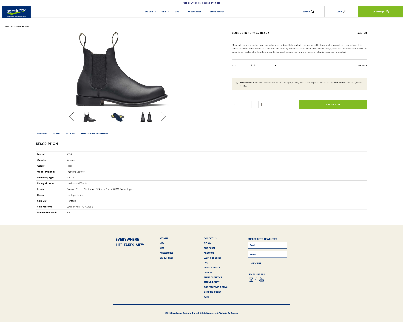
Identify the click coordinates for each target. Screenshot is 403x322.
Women (149, 12)
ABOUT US (209, 253)
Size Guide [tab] (71, 134)
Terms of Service (213, 277)
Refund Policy (211, 282)
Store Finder (217, 12)
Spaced (234, 313)
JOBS (206, 297)
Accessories (194, 12)
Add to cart (333, 105)
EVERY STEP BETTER (212, 258)
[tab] (94, 133)
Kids (177, 12)
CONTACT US (210, 238)
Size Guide (362, 65)
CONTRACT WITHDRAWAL (216, 287)
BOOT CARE (209, 248)
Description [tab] (41, 134)
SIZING (207, 243)
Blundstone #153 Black (20, 27)
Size (234, 65)
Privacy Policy (212, 267)
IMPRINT (208, 272)
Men (164, 12)
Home (6, 27)
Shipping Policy (212, 292)
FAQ (206, 262)
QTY (234, 105)
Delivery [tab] (56, 134)
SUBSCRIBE (255, 263)
